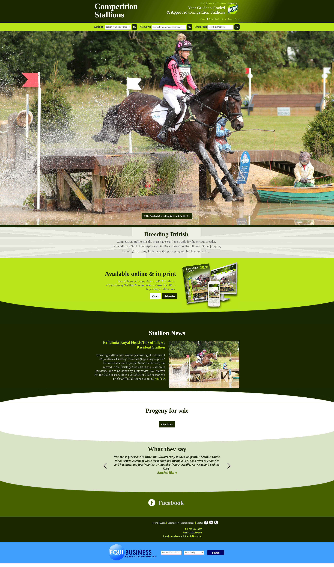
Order (211, 19)
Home (155, 523)
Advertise (169, 296)
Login (203, 3)
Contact (200, 523)
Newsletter (221, 3)
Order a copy (173, 523)
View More (167, 424)
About (162, 523)
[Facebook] (206, 524)
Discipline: (200, 26)
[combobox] (118, 27)
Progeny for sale (234, 19)
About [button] (202, 19)
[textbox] (118, 27)
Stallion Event (220, 19)
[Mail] (211, 524)
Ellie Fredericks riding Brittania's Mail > (167, 216)
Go (134, 27)
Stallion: (99, 26)
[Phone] (216, 524)
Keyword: (145, 26)
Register (211, 3)
